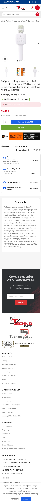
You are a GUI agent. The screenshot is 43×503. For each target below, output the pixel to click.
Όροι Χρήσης (6, 441)
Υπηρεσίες (5, 430)
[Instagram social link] (32, 2)
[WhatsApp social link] (37, 149)
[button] (3, 43)
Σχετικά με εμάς (7, 426)
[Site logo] (20, 7)
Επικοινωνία (6, 433)
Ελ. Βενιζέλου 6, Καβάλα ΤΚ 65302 (15, 459)
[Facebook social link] (29, 2)
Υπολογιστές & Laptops (10, 357)
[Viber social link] (39, 149)
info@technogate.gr (15, 466)
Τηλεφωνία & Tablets (9, 376)
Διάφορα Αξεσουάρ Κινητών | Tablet (27, 21)
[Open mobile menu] (3, 7)
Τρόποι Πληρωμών (8, 412)
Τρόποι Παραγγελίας (9, 408)
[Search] (37, 14)
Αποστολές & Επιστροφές (11, 404)
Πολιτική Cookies (8, 445)
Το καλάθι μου (7, 393)
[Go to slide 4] (24, 60)
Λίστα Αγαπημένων (8, 401)
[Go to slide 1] (17, 60)
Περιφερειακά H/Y (8, 368)
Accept (26, 499)
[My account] (7, 7)
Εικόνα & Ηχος (6, 372)
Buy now (21, 128)
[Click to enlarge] (5, 59)
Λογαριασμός (6, 397)
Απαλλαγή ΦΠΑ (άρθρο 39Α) (11, 416)
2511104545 (15, 463)
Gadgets (4, 379)
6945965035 (25, 463)
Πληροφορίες (33, 182)
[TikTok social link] (35, 2)
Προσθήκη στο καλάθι (25, 122)
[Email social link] (34, 149)
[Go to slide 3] (21, 60)
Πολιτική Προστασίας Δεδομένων (13, 449)
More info (15, 499)
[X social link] (31, 149)
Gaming (4, 360)
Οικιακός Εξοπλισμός (9, 383)
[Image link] (21, 321)
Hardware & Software (9, 364)
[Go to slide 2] (19, 60)
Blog (3, 437)
